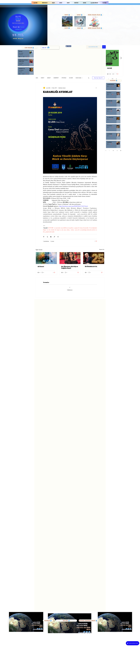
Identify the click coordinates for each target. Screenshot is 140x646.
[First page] (105, 150)
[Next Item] (121, 58)
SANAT (49, 77)
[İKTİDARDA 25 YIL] (93, 258)
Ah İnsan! (41, 266)
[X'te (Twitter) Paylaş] (47, 236)
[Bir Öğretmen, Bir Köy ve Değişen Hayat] (70, 258)
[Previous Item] (103, 58)
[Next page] (117, 150)
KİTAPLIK (64, 77)
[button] (88, 77)
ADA (37, 77)
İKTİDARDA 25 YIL (91, 266)
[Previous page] (109, 150)
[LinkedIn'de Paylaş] (51, 236)
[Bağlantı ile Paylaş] (54, 236)
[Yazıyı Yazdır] (58, 236)
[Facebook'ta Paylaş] (43, 236)
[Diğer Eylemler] (96, 88)
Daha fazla (78, 77)
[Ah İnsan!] (46, 258)
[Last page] (120, 150)
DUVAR (71, 77)
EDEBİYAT (56, 77)
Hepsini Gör (101, 249)
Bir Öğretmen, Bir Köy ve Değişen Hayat (69, 267)
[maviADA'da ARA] (104, 46)
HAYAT (42, 77)
